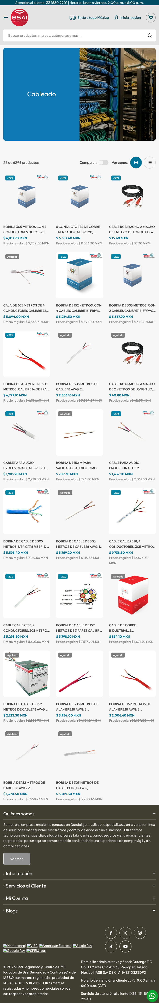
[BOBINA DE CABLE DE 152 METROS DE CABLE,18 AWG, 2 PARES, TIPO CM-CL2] (26, 674)
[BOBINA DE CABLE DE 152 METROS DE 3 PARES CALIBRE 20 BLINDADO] (79, 595)
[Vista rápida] (43, 184)
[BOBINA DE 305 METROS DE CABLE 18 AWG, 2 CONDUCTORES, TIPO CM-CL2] (79, 354)
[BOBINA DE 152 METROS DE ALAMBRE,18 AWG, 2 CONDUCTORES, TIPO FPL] (132, 674)
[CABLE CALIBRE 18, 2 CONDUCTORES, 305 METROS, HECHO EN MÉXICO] (26, 595)
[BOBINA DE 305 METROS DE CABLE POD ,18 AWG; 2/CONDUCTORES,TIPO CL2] (79, 752)
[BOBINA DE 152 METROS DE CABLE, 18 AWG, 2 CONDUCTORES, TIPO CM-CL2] (26, 752)
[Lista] (150, 163)
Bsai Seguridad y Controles (37, 967)
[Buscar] (149, 35)
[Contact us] (152, 996)
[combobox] (79, 35)
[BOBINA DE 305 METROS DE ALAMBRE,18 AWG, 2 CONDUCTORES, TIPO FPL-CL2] (79, 674)
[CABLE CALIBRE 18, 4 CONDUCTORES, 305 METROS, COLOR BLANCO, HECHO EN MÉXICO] (132, 511)
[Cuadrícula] (136, 163)
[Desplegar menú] (5, 17)
